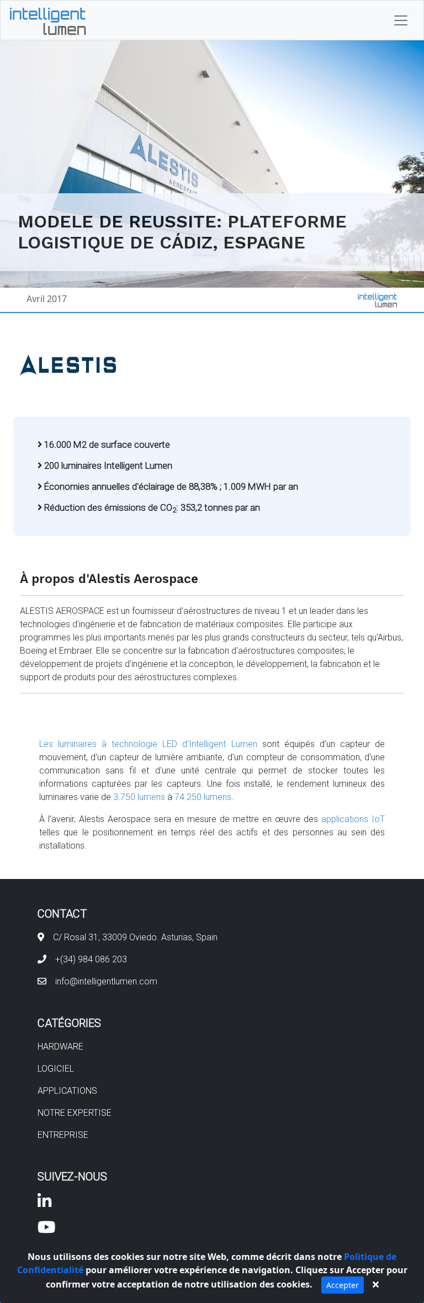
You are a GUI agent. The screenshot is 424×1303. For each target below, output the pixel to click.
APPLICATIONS (67, 1090)
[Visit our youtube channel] (46, 1230)
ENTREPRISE (63, 1135)
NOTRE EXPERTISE (75, 1113)
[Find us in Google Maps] (41, 937)
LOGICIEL (56, 1068)
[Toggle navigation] (401, 20)
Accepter (342, 1285)
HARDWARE (60, 1046)
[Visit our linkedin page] (44, 1204)
